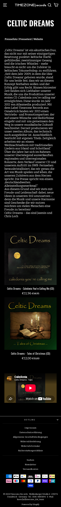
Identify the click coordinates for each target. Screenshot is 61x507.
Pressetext (25, 39)
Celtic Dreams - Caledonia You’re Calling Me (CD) (30, 288)
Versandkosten (30, 469)
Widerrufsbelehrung (30, 441)
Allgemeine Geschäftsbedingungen (30, 437)
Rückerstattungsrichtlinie (30, 450)
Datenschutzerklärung (30, 432)
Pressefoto (11, 39)
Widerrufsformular (30, 446)
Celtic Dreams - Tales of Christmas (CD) (30, 353)
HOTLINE (29, 420)
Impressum (30, 428)
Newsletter (30, 464)
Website (38, 39)
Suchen (30, 460)
